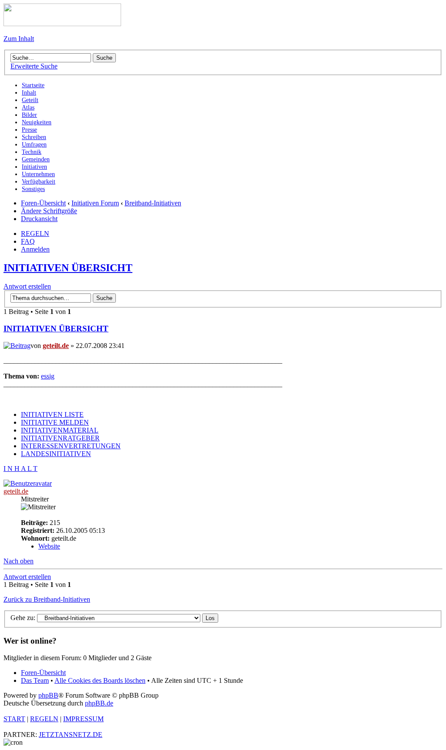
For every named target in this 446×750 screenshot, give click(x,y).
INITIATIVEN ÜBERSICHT (67, 267)
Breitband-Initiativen (153, 203)
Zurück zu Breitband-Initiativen (46, 599)
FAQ (28, 241)
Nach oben (18, 561)
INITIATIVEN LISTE (52, 414)
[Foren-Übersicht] (62, 23)
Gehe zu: (22, 617)
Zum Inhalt (18, 38)
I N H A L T (20, 468)
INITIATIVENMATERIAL (59, 430)
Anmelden (35, 249)
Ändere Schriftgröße (49, 211)
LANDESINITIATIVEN (56, 453)
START (14, 719)
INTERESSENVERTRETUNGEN (71, 446)
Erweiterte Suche (33, 66)
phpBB (48, 695)
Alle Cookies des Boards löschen (99, 680)
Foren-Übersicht (43, 203)
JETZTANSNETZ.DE (70, 734)
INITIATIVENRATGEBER (60, 438)
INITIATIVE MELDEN (55, 422)
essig (47, 376)
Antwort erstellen (27, 286)
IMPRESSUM (83, 719)
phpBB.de (99, 703)
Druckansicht (39, 218)
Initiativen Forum (95, 203)
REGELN (35, 233)
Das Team (35, 680)
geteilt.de (56, 345)
